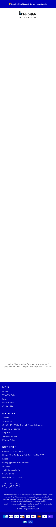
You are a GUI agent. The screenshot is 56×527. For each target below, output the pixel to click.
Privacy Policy (8, 440)
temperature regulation (32, 366)
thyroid (48, 366)
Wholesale (7, 421)
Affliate (5, 417)
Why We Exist (8, 395)
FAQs (4, 398)
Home (5, 391)
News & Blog (8, 402)
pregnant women (12, 366)
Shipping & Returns (11, 429)
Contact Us (7, 406)
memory (32, 364)
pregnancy (42, 364)
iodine (10, 364)
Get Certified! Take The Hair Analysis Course (22, 425)
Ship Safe (6, 432)
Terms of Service (9, 436)
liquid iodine (20, 364)
